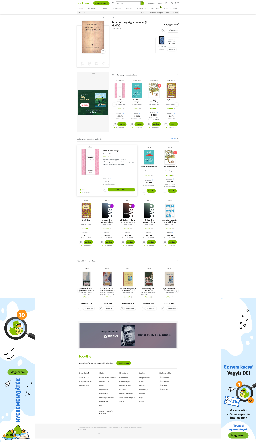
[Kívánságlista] (166, 3)
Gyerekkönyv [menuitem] (92, 9)
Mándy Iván (83, 292)
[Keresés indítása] (142, 3)
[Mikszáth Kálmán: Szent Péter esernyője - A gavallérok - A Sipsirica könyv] (170, 210)
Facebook (165, 378)
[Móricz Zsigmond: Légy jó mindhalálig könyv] (154, 90)
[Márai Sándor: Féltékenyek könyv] (149, 210)
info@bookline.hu (85, 382)
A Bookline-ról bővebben (107, 378)
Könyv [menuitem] (81, 9)
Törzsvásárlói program (156, 13)
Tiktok (164, 386)
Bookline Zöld (104, 382)
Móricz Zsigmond (154, 104)
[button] (176, 104)
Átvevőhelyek (143, 390)
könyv (120, 80)
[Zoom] (103, 51)
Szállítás (142, 386)
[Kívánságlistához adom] (163, 30)
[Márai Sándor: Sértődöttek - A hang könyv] (128, 210)
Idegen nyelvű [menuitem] (141, 9)
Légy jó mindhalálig (154, 101)
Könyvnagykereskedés (106, 398)
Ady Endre (103, 292)
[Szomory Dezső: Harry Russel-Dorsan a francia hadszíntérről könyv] (128, 279)
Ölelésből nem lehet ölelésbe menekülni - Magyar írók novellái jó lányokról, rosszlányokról (107, 289)
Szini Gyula (90, 292)
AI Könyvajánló (102, 3)
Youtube (165, 390)
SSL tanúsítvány (82, 429)
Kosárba (172, 49)
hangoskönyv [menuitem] (116, 9)
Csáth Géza (110, 294)
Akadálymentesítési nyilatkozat (106, 412)
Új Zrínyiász (171, 100)
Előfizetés (175, 13)
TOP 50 (121, 402)
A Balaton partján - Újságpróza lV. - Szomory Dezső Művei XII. (169, 289)
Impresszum (103, 390)
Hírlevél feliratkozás (126, 394)
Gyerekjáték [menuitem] (156, 8)
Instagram (165, 382)
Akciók (168, 13)
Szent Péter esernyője (120, 101)
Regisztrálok (151, 3)
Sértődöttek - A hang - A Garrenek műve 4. (128, 221)
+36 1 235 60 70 (84, 378)
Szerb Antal (86, 294)
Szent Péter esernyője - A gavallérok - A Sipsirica (170, 221)
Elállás (141, 402)
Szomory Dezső (128, 292)
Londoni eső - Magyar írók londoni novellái (86, 289)
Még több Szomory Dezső (87, 261)
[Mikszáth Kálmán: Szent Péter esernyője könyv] (120, 90)
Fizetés (141, 382)
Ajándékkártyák (124, 382)
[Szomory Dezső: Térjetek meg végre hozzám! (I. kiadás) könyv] (93, 37)
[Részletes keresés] (113, 3)
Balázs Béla (110, 292)
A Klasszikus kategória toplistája (89, 139)
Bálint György (152, 292)
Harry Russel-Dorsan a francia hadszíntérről (128, 289)
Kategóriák (82, 13)
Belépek (160, 3)
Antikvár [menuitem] (129, 9)
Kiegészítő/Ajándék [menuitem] (170, 9)
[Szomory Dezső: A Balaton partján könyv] (169, 279)
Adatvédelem (103, 402)
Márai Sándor (107, 224)
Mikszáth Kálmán (120, 104)
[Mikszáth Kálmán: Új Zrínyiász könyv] (171, 90)
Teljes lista (173, 74)
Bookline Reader (124, 386)
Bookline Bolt (84, 386)
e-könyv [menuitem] (104, 9)
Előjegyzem (173, 30)
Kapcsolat (142, 394)
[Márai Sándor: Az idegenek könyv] (107, 210)
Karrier (101, 386)
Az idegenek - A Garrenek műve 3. (107, 221)
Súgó (141, 398)
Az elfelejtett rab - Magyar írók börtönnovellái (148, 289)
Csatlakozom (124, 363)
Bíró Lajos (103, 294)
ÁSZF (101, 406)
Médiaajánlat (103, 394)
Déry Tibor (144, 294)
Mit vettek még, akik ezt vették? (124, 75)
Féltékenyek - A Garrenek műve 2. (149, 221)
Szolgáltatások (144, 378)
